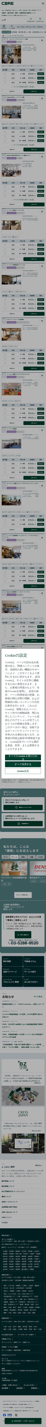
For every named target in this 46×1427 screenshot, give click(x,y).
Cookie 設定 (23, 771)
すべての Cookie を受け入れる (22, 757)
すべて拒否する (23, 764)
